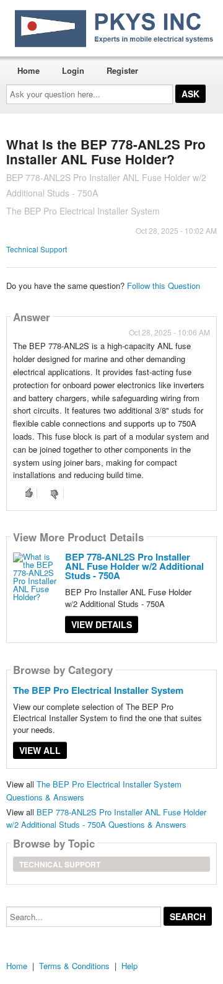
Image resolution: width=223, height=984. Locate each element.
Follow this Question (163, 285)
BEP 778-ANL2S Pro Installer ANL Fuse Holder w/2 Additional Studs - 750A (134, 566)
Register (122, 70)
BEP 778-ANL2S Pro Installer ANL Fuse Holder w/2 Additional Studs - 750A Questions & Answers (106, 818)
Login (73, 70)
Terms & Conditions (74, 966)
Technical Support (36, 249)
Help (129, 966)
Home (28, 70)
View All (40, 750)
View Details (101, 624)
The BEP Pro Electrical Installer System (98, 690)
